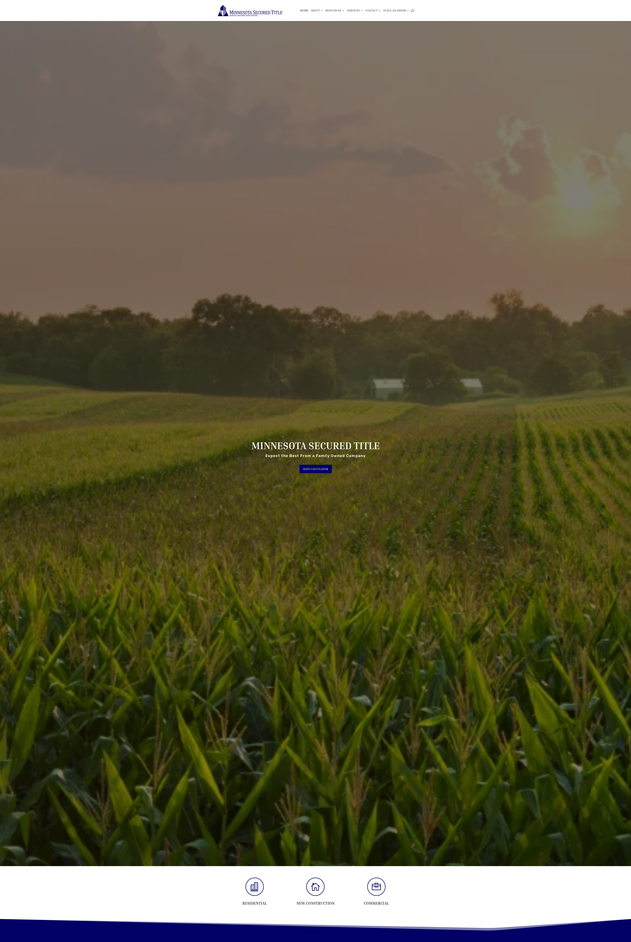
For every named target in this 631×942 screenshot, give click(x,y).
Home (304, 10)
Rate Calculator (315, 469)
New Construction (315, 903)
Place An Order (394, 10)
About (315, 10)
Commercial (376, 903)
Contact (371, 10)
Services (353, 10)
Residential (254, 903)
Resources (333, 10)
